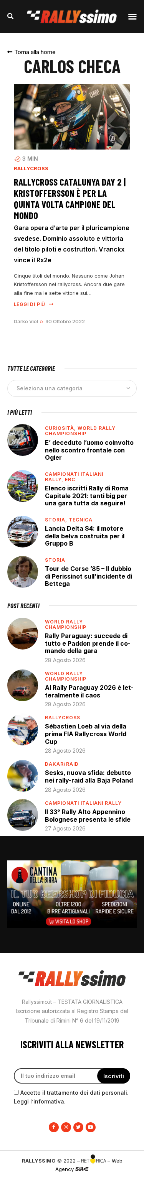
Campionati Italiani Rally (83, 803)
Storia (55, 560)
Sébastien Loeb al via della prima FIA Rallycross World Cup (85, 733)
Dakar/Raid (62, 764)
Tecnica (81, 520)
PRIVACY (119, 1182)
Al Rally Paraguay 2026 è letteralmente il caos (89, 691)
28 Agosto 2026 (65, 660)
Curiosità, (61, 428)
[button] (31, 52)
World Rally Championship (80, 430)
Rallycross (31, 168)
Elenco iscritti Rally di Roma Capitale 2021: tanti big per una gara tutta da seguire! (87, 495)
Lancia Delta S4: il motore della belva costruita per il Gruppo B (84, 536)
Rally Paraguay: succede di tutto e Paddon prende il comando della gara (88, 643)
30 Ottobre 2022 (65, 321)
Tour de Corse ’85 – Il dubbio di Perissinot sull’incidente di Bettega (88, 576)
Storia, (57, 520)
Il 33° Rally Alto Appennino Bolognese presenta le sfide (88, 815)
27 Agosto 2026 (65, 828)
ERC (70, 479)
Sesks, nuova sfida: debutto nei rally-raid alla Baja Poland (89, 776)
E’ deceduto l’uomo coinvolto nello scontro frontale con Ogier (89, 450)
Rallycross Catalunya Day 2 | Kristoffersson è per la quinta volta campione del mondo (70, 198)
